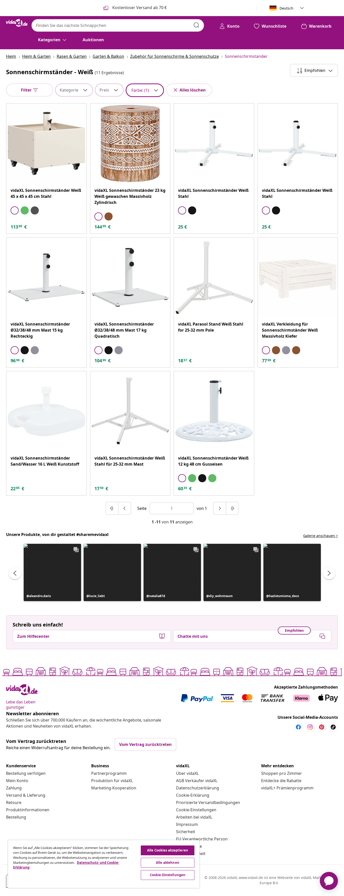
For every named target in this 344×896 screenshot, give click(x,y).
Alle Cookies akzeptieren (167, 850)
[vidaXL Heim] (16, 23)
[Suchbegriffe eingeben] (196, 25)
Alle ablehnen (167, 862)
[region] (103, 864)
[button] (52, 572)
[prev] (125, 508)
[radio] (15, 210)
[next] (220, 508)
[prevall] (112, 508)
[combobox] (117, 25)
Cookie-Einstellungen (196, 810)
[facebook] (298, 727)
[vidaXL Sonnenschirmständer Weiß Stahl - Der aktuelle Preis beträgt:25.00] (214, 143)
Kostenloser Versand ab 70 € (139, 7)
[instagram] (310, 727)
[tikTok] (333, 727)
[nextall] (232, 508)
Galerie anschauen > (320, 535)
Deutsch (286, 8)
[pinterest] (321, 727)
